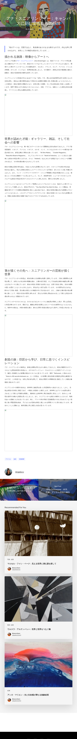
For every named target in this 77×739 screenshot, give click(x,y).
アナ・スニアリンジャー (25, 61)
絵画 (38, 12)
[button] (71, 2)
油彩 (15, 459)
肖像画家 (21, 459)
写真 (8, 559)
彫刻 (8, 625)
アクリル (8, 459)
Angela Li (31, 29)
